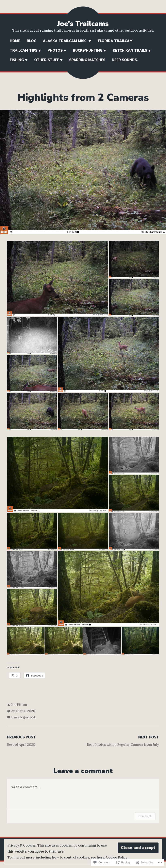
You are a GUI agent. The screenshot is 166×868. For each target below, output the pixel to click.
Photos (55, 50)
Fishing (17, 60)
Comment (144, 816)
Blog (31, 41)
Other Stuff (46, 60)
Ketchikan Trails (130, 50)
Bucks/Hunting (87, 50)
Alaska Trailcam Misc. (65, 41)
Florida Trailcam (115, 41)
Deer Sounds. (125, 60)
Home (15, 41)
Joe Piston (19, 704)
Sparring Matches (87, 60)
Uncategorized (23, 717)
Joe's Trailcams (83, 24)
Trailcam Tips (23, 50)
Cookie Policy (116, 857)
